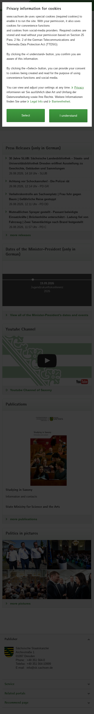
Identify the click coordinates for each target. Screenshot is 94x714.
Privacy (79, 87)
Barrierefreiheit (61, 101)
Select (25, 115)
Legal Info (36, 101)
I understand (68, 115)
